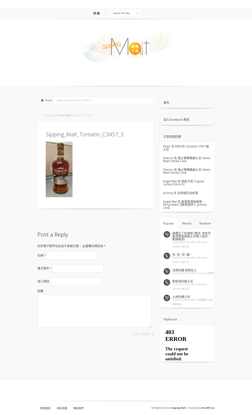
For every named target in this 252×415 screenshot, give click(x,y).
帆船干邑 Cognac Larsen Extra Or (183, 182)
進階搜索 (45, 408)
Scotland (176, 246)
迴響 (40, 291)
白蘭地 (210, 273)
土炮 (210, 299)
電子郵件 (44, 268)
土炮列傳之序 (181, 297)
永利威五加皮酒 (187, 193)
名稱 (41, 255)
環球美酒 (176, 304)
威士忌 (185, 246)
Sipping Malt (179, 407)
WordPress (208, 407)
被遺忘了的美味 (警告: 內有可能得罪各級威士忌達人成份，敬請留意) (191, 236)
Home (48, 100)
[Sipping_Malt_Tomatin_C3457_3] (59, 196)
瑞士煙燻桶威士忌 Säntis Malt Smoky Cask (186, 159)
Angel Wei (170, 181)
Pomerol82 (64, 115)
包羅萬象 (202, 299)
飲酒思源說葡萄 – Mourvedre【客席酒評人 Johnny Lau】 (185, 205)
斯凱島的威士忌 (182, 281)
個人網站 (43, 281)
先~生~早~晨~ (181, 255)
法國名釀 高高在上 (184, 270)
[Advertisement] (66, 219)
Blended (202, 242)
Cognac (202, 273)
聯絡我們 (78, 408)
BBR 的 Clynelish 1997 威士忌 (186, 147)
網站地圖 (62, 408)
